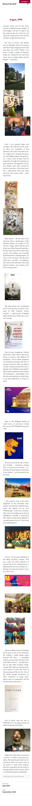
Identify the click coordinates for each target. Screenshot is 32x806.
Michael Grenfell (9, 3)
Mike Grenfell (20, 776)
